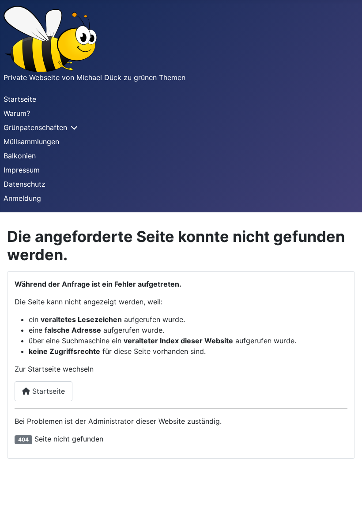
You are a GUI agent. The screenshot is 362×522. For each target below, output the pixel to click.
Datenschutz (24, 184)
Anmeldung (22, 198)
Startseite (20, 99)
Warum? (17, 113)
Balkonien (20, 155)
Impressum (22, 169)
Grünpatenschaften (35, 127)
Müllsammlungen (31, 141)
